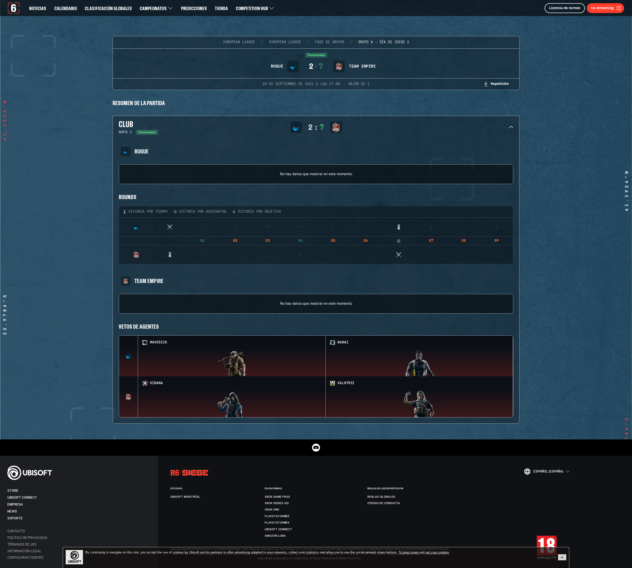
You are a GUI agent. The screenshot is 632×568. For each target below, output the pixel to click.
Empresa (15, 504)
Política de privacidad (27, 537)
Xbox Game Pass (277, 496)
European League (239, 42)
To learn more (409, 552)
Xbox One (272, 509)
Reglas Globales (381, 496)
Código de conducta (383, 503)
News (12, 511)
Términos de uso (21, 544)
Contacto (16, 531)
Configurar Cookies (25, 557)
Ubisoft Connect (22, 497)
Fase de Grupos (329, 42)
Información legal (24, 551)
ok (562, 557)
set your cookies (437, 552)
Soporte (15, 518)
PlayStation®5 (277, 516)
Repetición (500, 83)
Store (12, 490)
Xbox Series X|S (277, 503)
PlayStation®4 (277, 522)
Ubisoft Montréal (185, 496)
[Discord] (316, 448)
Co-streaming (602, 7)
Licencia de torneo (564, 7)
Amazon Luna (275, 535)
